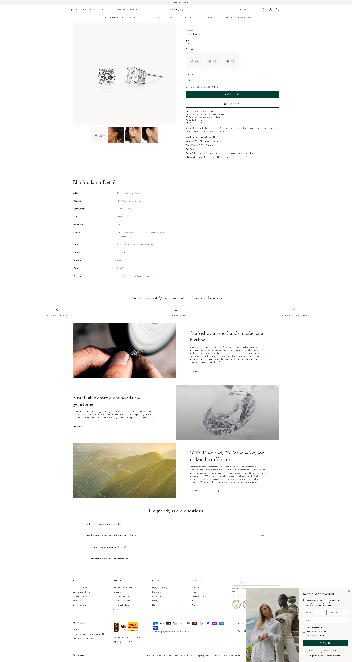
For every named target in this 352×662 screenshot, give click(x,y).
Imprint (116, 610)
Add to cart (232, 94)
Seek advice (234, 104)
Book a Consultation (82, 592)
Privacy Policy (119, 592)
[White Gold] (194, 60)
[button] (263, 10)
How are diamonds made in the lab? (88, 634)
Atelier (195, 601)
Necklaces (157, 596)
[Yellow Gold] (212, 60)
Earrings (155, 601)
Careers (195, 605)
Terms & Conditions (121, 601)
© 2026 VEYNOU (80, 656)
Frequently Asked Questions (125, 588)
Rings (154, 605)
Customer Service (81, 588)
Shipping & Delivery (81, 596)
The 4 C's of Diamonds (83, 639)
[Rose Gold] (230, 60)
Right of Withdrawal (121, 605)
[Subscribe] (277, 582)
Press (194, 592)
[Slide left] (75, 2)
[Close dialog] (349, 591)
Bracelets (156, 592)
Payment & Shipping (121, 596)
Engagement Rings (160, 588)
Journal (76, 630)
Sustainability (198, 596)
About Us (196, 588)
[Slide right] (276, 2)
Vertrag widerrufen (81, 605)
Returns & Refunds (80, 601)
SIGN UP (325, 643)
